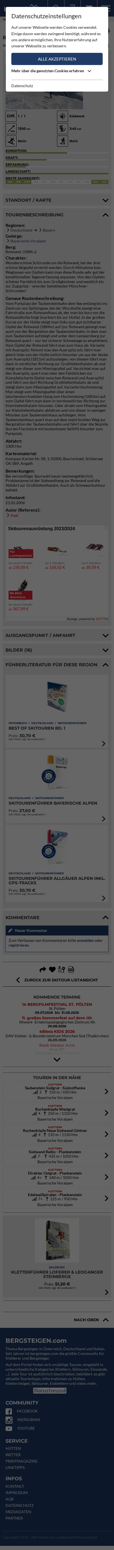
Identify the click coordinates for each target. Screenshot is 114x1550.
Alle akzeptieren (57, 58)
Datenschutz (22, 85)
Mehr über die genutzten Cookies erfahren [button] (48, 70)
